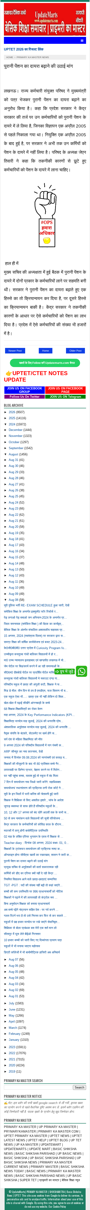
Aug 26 (14, 490)
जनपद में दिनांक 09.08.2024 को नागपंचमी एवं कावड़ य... (35, 757)
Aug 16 (14, 551)
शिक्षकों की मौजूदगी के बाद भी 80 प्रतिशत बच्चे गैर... (32, 763)
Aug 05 (14, 971)
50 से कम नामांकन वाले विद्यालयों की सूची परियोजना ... (34, 818)
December (16, 430)
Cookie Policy (59, 1206)
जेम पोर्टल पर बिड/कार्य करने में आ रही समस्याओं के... (33, 666)
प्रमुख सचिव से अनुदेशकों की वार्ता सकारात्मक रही (31, 867)
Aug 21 (14, 520)
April (12, 1021)
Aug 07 (14, 959)
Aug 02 (14, 990)
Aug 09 (14, 594)
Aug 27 (14, 484)
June (12, 1009)
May (12, 1015)
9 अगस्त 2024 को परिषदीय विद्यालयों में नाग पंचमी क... (34, 745)
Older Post (75, 350)
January (14, 1039)
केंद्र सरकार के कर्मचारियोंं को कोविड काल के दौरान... (34, 824)
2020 (12, 1065)
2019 (12, 1071)
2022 (12, 1053)
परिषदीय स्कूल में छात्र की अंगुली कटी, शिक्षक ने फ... (33, 684)
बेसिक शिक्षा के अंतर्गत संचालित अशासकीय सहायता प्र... (34, 630)
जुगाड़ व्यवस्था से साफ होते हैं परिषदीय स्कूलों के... (31, 806)
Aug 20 (14, 526)
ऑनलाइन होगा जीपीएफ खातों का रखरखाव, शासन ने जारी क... (38, 855)
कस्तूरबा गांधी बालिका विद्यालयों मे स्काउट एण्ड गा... (32, 678)
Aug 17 (14, 545)
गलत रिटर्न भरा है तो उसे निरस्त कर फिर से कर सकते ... (35, 915)
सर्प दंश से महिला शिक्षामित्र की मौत (23, 739)
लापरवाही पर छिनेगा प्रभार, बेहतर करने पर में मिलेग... (33, 769)
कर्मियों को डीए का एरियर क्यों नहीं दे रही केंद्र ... (30, 873)
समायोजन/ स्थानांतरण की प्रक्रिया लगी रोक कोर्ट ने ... (34, 788)
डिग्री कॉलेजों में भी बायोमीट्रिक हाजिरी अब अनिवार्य (32, 952)
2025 (12, 418)
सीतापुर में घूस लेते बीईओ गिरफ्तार (22, 934)
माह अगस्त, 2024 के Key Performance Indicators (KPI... (39, 715)
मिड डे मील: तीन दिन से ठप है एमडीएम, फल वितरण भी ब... (36, 690)
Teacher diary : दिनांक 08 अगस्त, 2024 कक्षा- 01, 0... (36, 843)
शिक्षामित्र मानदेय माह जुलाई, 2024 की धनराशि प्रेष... (33, 721)
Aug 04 (14, 977)
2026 (12, 412)
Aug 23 (14, 508)
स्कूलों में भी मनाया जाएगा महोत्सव (22, 946)
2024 (12, 424)
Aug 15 (14, 557)
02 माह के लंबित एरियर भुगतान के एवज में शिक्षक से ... (33, 836)
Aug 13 (14, 569)
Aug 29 (14, 472)
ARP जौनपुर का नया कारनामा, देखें (23, 751)
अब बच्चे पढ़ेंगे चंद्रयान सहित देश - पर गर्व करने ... (31, 909)
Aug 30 (14, 466)
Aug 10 (14, 587)
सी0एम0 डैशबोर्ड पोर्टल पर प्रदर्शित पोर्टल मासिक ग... (33, 672)
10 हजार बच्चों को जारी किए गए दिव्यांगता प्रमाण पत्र (33, 940)
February (15, 1033)
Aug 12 (14, 575)
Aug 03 (14, 984)
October (14, 442)
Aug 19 (14, 533)
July (12, 1003)
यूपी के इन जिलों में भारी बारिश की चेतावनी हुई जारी (31, 794)
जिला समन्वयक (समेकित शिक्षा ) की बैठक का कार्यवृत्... (34, 624)
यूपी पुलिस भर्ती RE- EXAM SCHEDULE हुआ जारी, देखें (36, 605)
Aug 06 (14, 965)
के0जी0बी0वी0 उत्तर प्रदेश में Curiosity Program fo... (35, 648)
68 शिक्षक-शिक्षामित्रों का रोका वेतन (23, 709)
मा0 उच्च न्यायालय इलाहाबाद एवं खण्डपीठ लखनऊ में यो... (35, 660)
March (13, 1027)
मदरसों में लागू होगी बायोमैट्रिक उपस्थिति (26, 830)
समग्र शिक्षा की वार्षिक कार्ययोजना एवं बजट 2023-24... (34, 642)
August (14, 454)
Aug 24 (14, 502)
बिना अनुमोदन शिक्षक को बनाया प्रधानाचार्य (27, 903)
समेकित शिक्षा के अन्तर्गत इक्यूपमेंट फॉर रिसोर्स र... (31, 611)
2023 (12, 1047)
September (16, 448)
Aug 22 (14, 514)
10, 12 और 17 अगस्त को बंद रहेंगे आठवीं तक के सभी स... (36, 812)
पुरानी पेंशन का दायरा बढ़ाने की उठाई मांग (26, 861)
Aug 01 (14, 996)
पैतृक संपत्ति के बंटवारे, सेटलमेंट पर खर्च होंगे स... (30, 733)
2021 (12, 1059)
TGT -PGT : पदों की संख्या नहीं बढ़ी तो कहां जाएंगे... (33, 885)
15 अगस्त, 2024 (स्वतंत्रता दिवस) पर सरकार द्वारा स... (35, 636)
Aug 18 (14, 539)
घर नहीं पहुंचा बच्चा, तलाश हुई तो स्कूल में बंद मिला (31, 775)
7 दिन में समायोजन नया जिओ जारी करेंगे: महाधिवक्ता (32, 782)
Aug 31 (14, 460)
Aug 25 (14, 496)
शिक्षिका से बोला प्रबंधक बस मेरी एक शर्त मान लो (30, 928)
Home (45, 350)
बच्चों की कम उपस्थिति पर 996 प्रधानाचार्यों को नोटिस (33, 891)
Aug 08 (14, 600)
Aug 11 (14, 581)
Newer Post (15, 350)
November (16, 436)
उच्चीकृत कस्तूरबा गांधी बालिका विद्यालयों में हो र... (31, 654)
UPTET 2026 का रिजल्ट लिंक (23, 49)
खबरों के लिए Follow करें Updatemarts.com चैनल (47, 363)
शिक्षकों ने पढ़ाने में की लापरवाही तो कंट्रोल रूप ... (30, 897)
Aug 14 (14, 563)
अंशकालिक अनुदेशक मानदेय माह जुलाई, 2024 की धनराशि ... (37, 727)
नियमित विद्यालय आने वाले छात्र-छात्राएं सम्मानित (30, 879)
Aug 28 (14, 478)
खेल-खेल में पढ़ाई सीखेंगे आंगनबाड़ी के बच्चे (27, 703)
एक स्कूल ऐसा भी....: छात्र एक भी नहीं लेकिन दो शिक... (35, 696)
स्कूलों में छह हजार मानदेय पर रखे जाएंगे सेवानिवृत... (32, 922)
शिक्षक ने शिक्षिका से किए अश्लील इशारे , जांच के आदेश (33, 800)
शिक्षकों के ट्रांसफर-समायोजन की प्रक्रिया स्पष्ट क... (33, 849)
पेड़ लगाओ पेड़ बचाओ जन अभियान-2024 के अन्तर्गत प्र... (35, 617)
